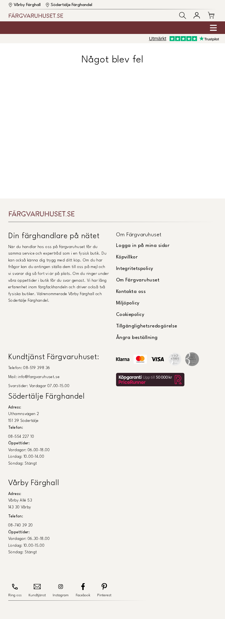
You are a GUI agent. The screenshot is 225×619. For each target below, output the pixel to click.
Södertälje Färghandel (71, 5)
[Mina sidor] (196, 15)
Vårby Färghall (27, 5)
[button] (182, 15)
